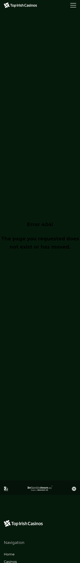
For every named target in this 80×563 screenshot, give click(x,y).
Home (9, 554)
